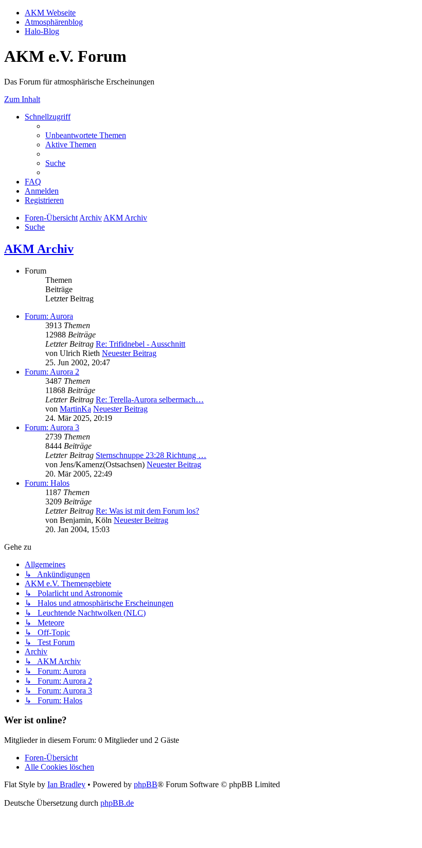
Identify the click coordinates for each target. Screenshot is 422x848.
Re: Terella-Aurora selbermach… (150, 399)
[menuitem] (85, 135)
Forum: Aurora (49, 316)
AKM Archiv (39, 249)
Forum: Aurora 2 (52, 371)
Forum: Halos (47, 483)
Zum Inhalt (22, 99)
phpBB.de (117, 803)
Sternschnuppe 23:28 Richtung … (151, 455)
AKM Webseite (50, 12)
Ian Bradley (66, 784)
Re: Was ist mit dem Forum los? (147, 510)
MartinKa (75, 408)
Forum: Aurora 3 (52, 427)
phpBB (145, 784)
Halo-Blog (42, 31)
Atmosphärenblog (54, 22)
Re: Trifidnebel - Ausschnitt (140, 344)
